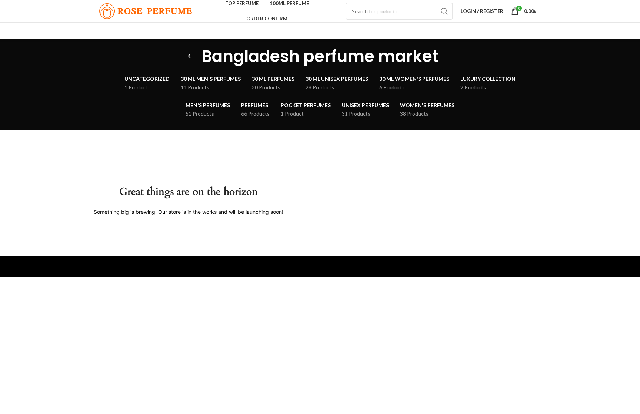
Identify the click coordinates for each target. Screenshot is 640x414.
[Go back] (192, 56)
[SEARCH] (444, 11)
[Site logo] (145, 10)
